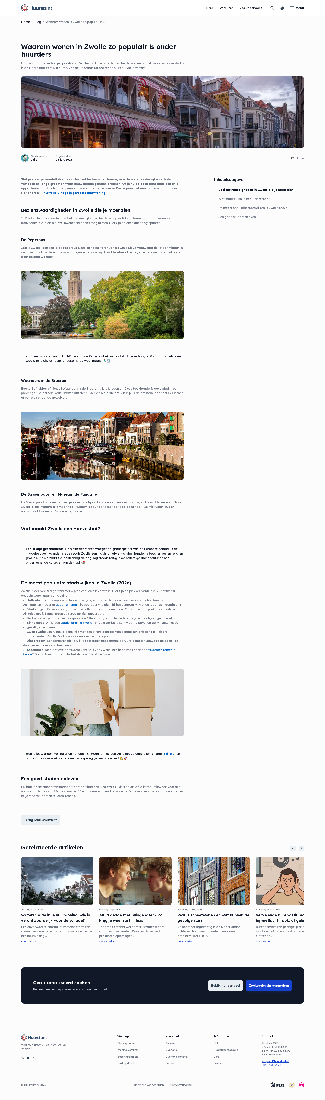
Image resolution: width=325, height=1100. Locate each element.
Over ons (171, 1050)
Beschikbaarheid (127, 1056)
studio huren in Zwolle (76, 623)
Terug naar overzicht (40, 820)
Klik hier (170, 754)
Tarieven (171, 1043)
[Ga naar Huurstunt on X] (22, 1057)
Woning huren (126, 1043)
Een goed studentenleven (237, 217)
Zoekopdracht (126, 1063)
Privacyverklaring (181, 1085)
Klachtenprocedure (226, 1050)
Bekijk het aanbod (225, 985)
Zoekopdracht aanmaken (269, 985)
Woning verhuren (128, 1050)
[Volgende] (301, 848)
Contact (170, 1063)
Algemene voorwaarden (148, 1085)
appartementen (67, 604)
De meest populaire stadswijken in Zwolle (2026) (253, 208)
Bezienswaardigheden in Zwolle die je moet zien (256, 190)
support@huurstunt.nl (275, 1061)
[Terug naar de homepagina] (36, 7)
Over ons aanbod (177, 1056)
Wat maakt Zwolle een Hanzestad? (244, 199)
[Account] (282, 8)
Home (25, 22)
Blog (37, 22)
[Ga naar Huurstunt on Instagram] (33, 1057)
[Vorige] (293, 848)
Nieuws (218, 1063)
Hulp (216, 1043)
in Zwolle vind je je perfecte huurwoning (74, 193)
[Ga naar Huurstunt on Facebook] (27, 1057)
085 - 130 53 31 (271, 1065)
